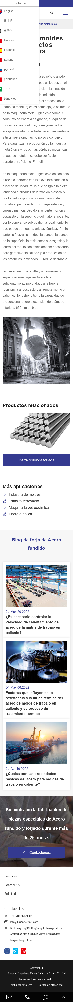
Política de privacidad (50, 984)
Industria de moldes (25, 494)
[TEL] (27, 997)
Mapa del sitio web (21, 984)
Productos (10, 876)
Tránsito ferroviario (24, 501)
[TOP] (64, 997)
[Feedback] (45, 997)
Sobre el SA (12, 885)
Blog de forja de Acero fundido (36, 544)
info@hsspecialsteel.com (24, 922)
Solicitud (10, 893)
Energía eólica (20, 514)
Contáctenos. (36, 852)
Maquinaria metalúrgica (44, 23)
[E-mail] (9, 997)
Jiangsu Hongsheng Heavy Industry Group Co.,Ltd (37, 973)
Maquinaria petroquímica (29, 507)
